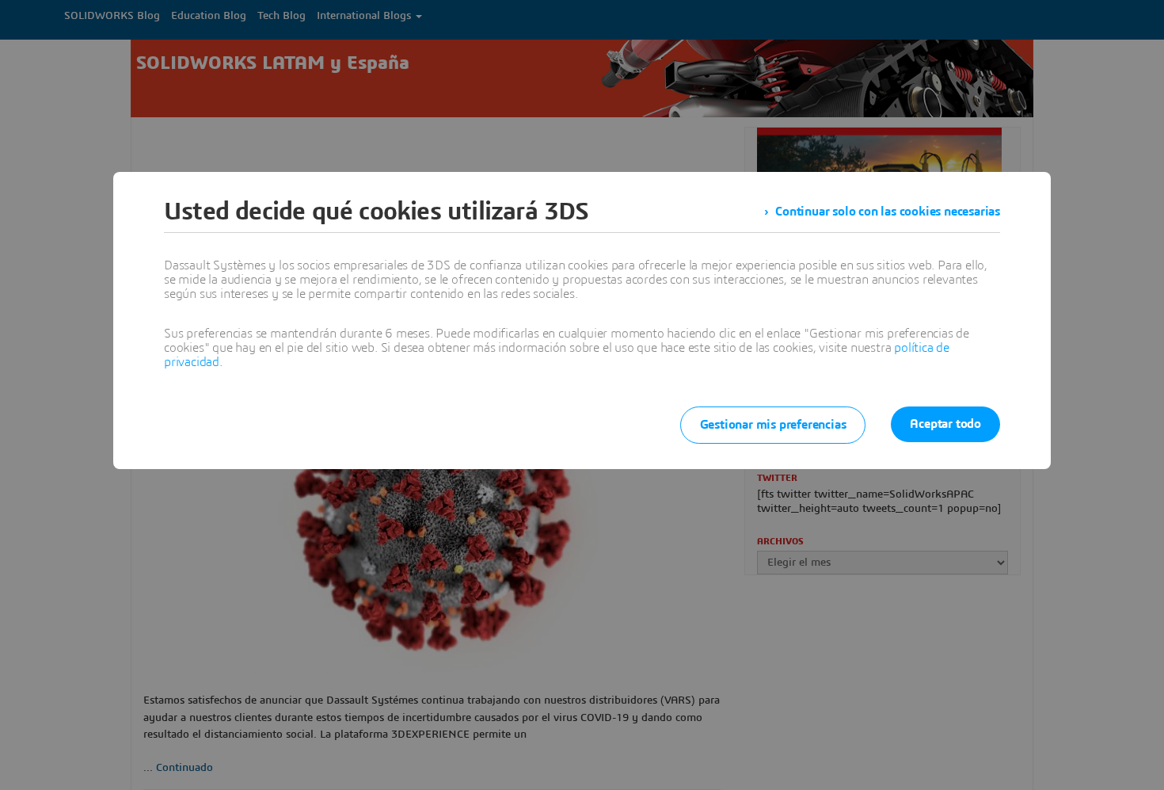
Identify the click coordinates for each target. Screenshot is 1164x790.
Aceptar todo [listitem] (945, 424)
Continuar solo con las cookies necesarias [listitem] (887, 211)
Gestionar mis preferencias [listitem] (773, 424)
